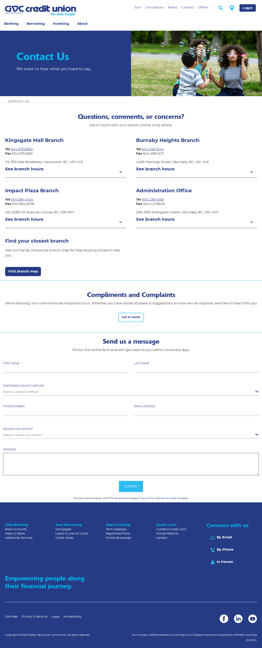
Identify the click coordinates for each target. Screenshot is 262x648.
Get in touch (131, 317)
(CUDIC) (251, 640)
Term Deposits (116, 529)
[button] (65, 171)
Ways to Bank (15, 533)
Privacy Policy (146, 498)
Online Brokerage (118, 538)
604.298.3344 (153, 149)
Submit (131, 486)
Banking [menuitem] (11, 23)
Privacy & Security (35, 616)
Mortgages (63, 529)
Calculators (154, 7)
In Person (224, 562)
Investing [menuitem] (61, 23)
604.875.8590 (22, 149)
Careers (161, 538)
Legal (56, 616)
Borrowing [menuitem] (36, 23)
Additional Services (19, 538)
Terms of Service (171, 498)
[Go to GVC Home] (53, 10)
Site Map (11, 616)
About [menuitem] (82, 23)
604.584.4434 (22, 199)
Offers (203, 7)
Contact (187, 7)
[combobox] (131, 392)
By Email (224, 537)
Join (137, 7)
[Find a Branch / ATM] (232, 7)
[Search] (220, 8)
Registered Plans (118, 533)
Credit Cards (64, 538)
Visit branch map (23, 271)
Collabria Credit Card (171, 529)
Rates (172, 7)
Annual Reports (167, 533)
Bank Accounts (16, 529)
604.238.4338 (153, 199)
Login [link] (248, 8)
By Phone (224, 549)
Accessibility (72, 616)
